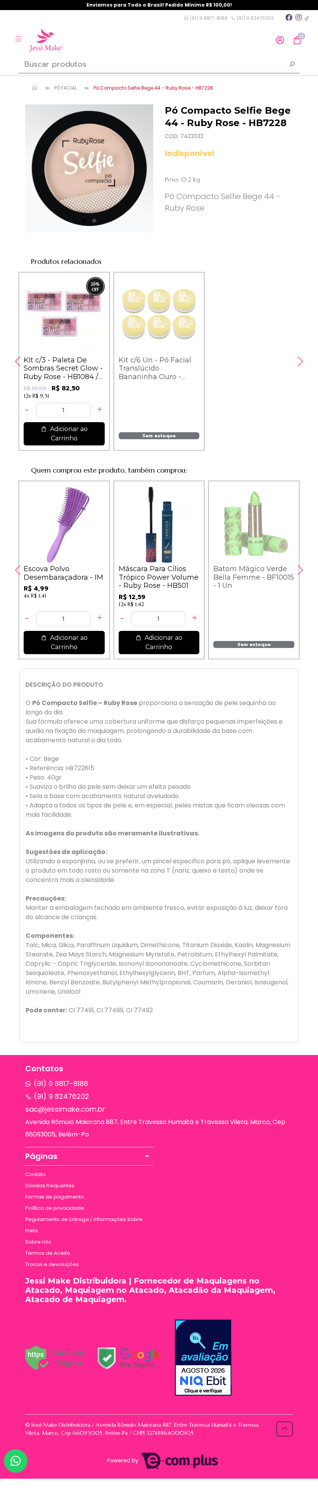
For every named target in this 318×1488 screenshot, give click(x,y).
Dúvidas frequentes (49, 1185)
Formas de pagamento (54, 1196)
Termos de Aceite (47, 1253)
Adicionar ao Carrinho (68, 433)
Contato (35, 1174)
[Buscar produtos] (292, 65)
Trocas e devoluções (52, 1264)
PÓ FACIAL (65, 88)
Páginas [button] (41, 1156)
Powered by (123, 1460)
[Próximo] (299, 361)
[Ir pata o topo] (285, 1429)
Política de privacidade (54, 1208)
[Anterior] (18, 361)
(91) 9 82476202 (254, 18)
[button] (280, 40)
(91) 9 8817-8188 (208, 18)
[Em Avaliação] (203, 1358)
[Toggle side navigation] (19, 40)
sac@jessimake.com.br (65, 1109)
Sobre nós (38, 1241)
